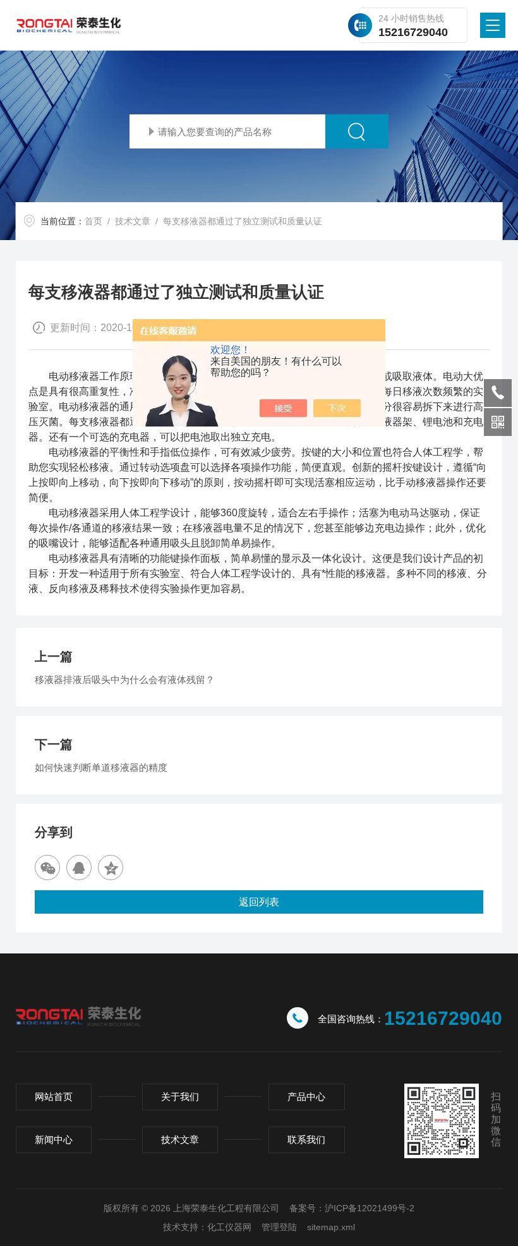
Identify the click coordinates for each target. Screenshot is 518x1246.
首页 (93, 221)
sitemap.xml (331, 1227)
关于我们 (180, 1096)
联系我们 (306, 1139)
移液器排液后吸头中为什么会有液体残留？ (125, 679)
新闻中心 (54, 1139)
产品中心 (306, 1096)
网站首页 (54, 1096)
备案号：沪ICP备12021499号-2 (351, 1208)
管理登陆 (279, 1227)
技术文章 (132, 221)
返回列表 (259, 902)
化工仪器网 (229, 1227)
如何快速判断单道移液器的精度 (101, 767)
